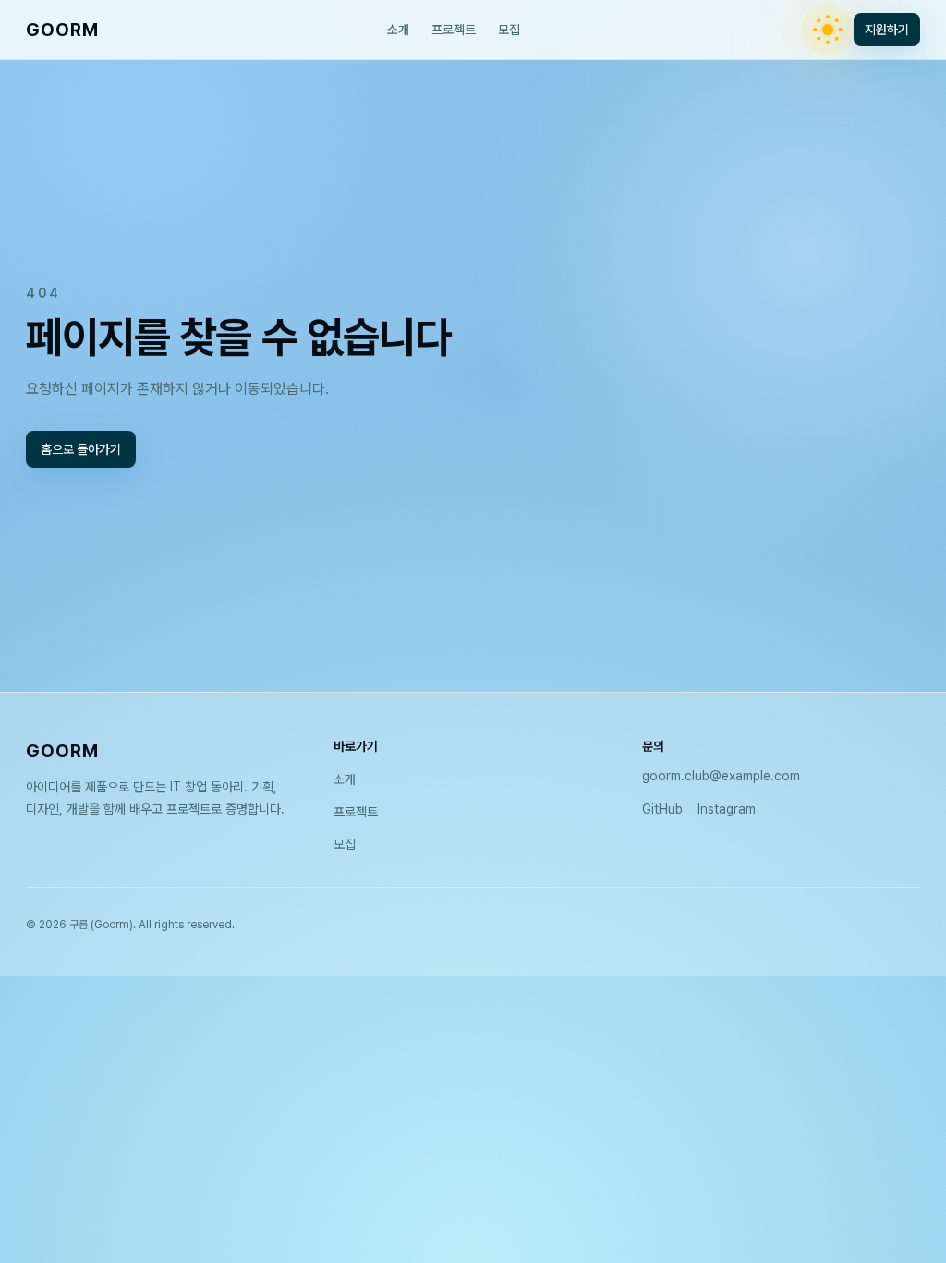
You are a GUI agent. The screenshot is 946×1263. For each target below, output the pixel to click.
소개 (398, 29)
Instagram (726, 809)
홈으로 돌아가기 (81, 449)
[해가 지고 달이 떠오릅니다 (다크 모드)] (827, 29)
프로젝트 (453, 29)
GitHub (662, 809)
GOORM (62, 29)
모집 (509, 29)
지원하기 (887, 29)
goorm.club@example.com (721, 775)
